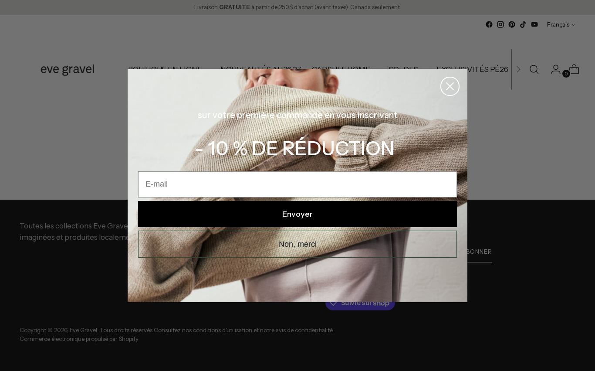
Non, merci (298, 244)
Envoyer (297, 214)
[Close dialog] (450, 86)
